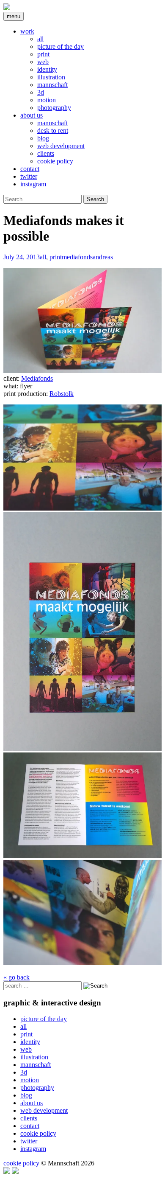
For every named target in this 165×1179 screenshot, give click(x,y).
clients (45, 153)
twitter (28, 176)
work (27, 31)
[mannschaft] (6, 7)
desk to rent (52, 130)
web (43, 61)
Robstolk (62, 393)
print (43, 54)
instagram (33, 184)
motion (46, 100)
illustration (51, 77)
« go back (16, 977)
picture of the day (60, 46)
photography (54, 107)
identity (47, 69)
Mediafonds (37, 378)
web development (61, 145)
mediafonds (77, 257)
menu (13, 16)
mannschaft (52, 84)
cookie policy (55, 161)
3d (40, 92)
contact (29, 168)
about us (31, 115)
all (40, 38)
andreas (103, 257)
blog (43, 138)
